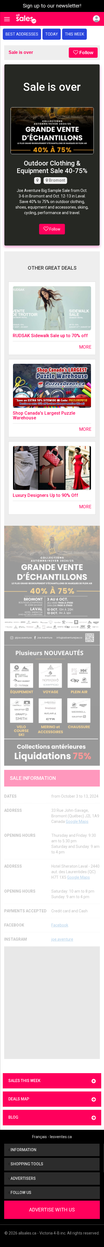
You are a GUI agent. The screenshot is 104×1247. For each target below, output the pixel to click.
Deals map (18, 1099)
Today (51, 34)
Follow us (20, 1192)
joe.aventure (62, 939)
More (85, 347)
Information (23, 1150)
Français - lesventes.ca (52, 1137)
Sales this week (24, 1080)
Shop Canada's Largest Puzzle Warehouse (44, 415)
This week (74, 34)
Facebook (59, 925)
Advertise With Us (52, 1210)
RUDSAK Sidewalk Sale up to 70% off (50, 335)
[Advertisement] (52, 1003)
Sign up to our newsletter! (52, 6)
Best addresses (22, 34)
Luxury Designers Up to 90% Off (45, 495)
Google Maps (77, 821)
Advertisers (23, 1178)
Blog (13, 1117)
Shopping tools (26, 1164)
